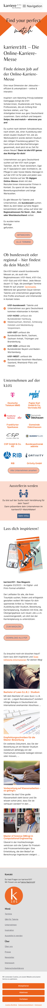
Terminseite (30, 287)
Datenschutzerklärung (25, 1005)
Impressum (38, 1005)
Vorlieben (23, 999)
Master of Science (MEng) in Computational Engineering (18, 837)
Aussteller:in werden (14, 935)
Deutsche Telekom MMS (12, 404)
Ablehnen (23, 992)
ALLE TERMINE (23, 242)
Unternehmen (11, 925)
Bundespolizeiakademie (34, 445)
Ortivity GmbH (34, 463)
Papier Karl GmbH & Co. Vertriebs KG (34, 405)
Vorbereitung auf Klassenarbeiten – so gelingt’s (22, 789)
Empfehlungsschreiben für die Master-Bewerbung (19, 738)
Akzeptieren (23, 986)
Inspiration (9, 930)
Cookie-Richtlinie (11, 1005)
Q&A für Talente (11, 919)
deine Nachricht (28, 882)
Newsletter (9, 957)
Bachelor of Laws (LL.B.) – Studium (22, 692)
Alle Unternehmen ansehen (23, 470)
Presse (8, 952)
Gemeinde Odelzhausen (34, 426)
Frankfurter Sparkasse (13, 426)
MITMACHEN (23, 235)
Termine (8, 914)
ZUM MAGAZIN (13, 626)
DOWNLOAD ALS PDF (16, 638)
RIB (12, 463)
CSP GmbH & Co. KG (12, 445)
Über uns (9, 946)
